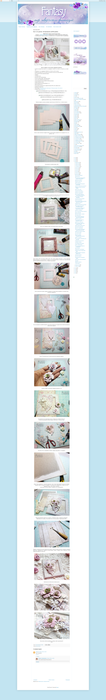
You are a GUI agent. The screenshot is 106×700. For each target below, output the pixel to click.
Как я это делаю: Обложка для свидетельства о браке (79, 208)
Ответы (38, 656)
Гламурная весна (77, 203)
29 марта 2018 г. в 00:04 (42, 651)
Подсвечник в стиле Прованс (79, 249)
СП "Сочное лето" (77, 138)
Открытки (75, 128)
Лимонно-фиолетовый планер (80, 225)
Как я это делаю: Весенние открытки (81, 211)
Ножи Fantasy (76, 125)
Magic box (75, 153)
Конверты (75, 115)
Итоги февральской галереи (79, 243)
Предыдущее (68, 679)
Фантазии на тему (77, 146)
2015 (75, 270)
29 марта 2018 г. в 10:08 (50, 658)
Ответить (37, 654)
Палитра (75, 129)
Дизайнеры (76, 107)
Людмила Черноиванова (44, 34)
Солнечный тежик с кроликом (79, 198)
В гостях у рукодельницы (78, 98)
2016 (75, 269)
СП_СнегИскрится (77, 143)
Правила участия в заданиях (32, 26)
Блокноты (75, 97)
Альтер (75, 93)
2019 (75, 160)
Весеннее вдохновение (78, 175)
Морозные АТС (77, 176)
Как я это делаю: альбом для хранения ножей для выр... (79, 217)
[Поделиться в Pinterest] (49, 644)
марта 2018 (77, 174)
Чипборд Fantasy (77, 150)
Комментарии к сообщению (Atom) (44, 681)
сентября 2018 (77, 166)
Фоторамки (76, 147)
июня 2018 (77, 170)
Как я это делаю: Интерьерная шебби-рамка (80, 184)
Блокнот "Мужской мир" (78, 244)
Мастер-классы (76, 120)
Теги (75, 144)
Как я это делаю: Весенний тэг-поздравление (80, 246)
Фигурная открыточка (78, 181)
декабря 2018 (77, 162)
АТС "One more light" (78, 232)
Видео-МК (75, 102)
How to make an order (57, 26)
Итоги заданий (76, 111)
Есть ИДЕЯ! (76, 108)
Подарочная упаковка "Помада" (80, 231)
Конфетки (75, 116)
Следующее (35, 679)
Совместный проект (77, 134)
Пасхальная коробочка (78, 190)
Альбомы (75, 92)
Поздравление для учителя (79, 240)
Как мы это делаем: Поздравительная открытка (80, 235)
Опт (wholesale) (49, 26)
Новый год (76, 124)
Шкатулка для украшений (79, 226)
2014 (75, 271)
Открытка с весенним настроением (80, 204)
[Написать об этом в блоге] (46, 644)
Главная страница (21, 26)
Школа (75, 151)
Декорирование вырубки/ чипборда (79, 106)
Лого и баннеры (41, 26)
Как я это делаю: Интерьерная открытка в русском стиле (80, 229)
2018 (75, 161)
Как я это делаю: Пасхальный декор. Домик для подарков (81, 201)
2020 (75, 158)
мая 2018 (76, 171)
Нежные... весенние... (78, 237)
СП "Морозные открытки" (78, 136)
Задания (75, 109)
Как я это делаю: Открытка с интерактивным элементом (79, 195)
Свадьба (75, 133)
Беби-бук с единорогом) (79, 193)
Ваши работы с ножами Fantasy (79, 99)
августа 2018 (77, 167)
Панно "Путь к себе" (78, 189)
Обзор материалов (77, 126)
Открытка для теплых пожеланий (80, 259)
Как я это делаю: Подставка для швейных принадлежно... (80, 178)
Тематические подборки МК (78, 145)
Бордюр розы (43, 89)
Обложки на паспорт (78, 218)
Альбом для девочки (78, 254)
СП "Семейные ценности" (78, 137)
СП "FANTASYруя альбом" (78, 141)
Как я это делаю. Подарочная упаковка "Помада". (79, 224)
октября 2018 (77, 165)
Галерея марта (77, 263)
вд (74, 100)
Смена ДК (76, 260)
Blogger (57, 687)
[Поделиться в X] (47, 644)
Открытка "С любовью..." (79, 210)
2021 (75, 157)
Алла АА (37, 651)
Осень (75, 127)
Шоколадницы (76, 152)
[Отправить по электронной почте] (45, 644)
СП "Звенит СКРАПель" (78, 135)
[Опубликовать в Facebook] (48, 644)
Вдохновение (76, 101)
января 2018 (77, 266)
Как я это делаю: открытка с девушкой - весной (79, 220)
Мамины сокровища (77, 119)
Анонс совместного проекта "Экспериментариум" (79, 206)
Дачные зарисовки (78, 212)
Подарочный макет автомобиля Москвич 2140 (80, 253)
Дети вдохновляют (78, 215)
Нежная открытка (78, 182)
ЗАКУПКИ (75, 110)
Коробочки (76, 117)
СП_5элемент (76, 142)
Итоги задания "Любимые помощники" (79, 197)
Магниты (75, 118)
